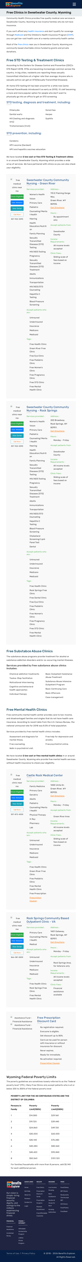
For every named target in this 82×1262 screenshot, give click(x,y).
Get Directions (57, 207)
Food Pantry (64, 1208)
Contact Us (28, 1202)
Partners (27, 1198)
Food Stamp (64, 1187)
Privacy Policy (28, 1253)
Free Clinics (40, 1187)
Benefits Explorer (66, 1253)
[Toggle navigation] (74, 4)
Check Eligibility (17, 197)
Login (26, 1206)
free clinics (23, 44)
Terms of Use (12, 1253)
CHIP (70, 35)
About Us (27, 1195)
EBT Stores (64, 1191)
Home (26, 1187)
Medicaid (19, 35)
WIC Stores (64, 1204)
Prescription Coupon (50, 1063)
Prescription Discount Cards (40, 1193)
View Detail (17, 208)
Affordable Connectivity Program (22, 1231)
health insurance (36, 31)
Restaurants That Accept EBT (64, 1197)
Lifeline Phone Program (21, 1240)
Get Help (27, 1191)
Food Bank (64, 1211)
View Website (17, 203)
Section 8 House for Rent (51, 1203)
